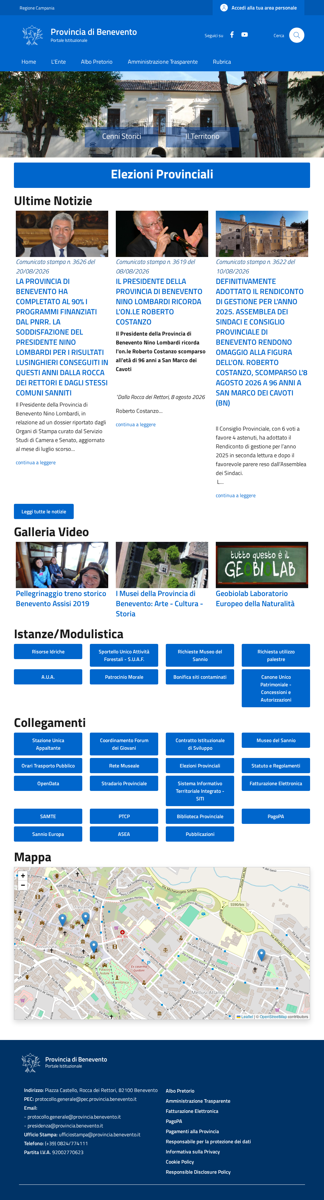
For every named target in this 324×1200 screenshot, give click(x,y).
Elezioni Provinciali (200, 765)
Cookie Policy (180, 1161)
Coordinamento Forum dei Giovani (124, 744)
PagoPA (276, 816)
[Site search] (296, 35)
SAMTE (48, 816)
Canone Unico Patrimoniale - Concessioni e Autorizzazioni (275, 688)
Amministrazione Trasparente (198, 1101)
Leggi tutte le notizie (44, 511)
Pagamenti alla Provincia (192, 1131)
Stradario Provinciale (124, 783)
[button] (258, 7)
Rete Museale (124, 765)
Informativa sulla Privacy (193, 1151)
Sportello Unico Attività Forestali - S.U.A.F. (124, 655)
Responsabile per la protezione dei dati (208, 1141)
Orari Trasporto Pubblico (48, 765)
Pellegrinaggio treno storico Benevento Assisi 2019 (61, 598)
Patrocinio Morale (124, 677)
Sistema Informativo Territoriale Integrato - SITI (200, 791)
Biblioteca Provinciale (200, 816)
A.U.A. (48, 677)
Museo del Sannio (276, 740)
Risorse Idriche (48, 651)
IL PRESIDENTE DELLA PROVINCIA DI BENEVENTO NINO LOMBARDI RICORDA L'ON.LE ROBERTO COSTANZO (159, 301)
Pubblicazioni (200, 834)
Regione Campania (37, 7)
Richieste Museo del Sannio (200, 655)
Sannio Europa (48, 834)
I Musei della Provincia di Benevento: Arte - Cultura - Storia (159, 603)
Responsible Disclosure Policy (198, 1172)
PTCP (124, 816)
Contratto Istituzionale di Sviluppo (200, 744)
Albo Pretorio (180, 1090)
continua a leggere (36, 462)
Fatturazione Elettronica (276, 783)
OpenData (48, 783)
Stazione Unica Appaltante (48, 744)
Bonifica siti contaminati (200, 677)
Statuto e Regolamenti (276, 765)
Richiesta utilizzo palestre (276, 655)
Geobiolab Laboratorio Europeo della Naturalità (255, 598)
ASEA (124, 834)
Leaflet (246, 1016)
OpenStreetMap (273, 1016)
